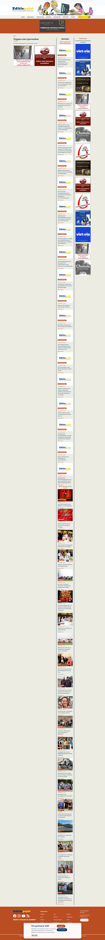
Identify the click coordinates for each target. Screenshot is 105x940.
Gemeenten (43, 911)
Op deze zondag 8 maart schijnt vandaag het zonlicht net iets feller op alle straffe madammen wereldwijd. (64, 391)
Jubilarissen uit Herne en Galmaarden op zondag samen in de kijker (64, 649)
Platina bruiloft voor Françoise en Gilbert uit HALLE (64, 877)
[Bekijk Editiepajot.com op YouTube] (23, 917)
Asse (55, 914)
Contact (73, 17)
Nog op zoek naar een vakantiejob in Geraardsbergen (63, 458)
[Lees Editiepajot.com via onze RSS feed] (28, 917)
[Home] (23, 9)
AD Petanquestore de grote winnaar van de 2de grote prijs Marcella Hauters (65, 692)
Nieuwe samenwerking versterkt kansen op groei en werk (64, 414)
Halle (68, 919)
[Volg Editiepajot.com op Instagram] (19, 917)
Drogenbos (69, 917)
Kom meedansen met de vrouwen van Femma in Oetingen (64, 525)
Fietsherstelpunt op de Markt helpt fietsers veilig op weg (64, 369)
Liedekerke (56, 922)
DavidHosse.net (82, 936)
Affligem (42, 914)
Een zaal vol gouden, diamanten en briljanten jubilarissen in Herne (64, 586)
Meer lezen (60, 66)
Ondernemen (40, 17)
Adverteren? (57, 17)
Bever (41, 917)
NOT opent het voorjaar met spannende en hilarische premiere (65, 105)
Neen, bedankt (62, 929)
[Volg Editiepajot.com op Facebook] (14, 917)
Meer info (34, 935)
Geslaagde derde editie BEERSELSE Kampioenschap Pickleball (65, 754)
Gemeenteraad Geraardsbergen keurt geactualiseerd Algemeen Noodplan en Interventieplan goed (64, 194)
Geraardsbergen (58, 919)
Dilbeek (55, 917)
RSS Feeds (66, 17)
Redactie (48, 17)
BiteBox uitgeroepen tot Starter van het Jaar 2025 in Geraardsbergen (65, 172)
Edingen (42, 919)
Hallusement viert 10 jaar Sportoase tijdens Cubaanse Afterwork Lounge (65, 775)
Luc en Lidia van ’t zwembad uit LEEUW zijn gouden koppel (65, 856)
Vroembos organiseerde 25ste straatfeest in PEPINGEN (64, 732)
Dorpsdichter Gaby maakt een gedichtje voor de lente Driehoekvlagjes (65, 286)
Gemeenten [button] (30, 17)
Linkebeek (69, 922)
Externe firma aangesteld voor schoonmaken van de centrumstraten (64, 84)
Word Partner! (84, 920)
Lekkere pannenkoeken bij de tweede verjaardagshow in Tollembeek (65, 816)
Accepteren (61, 926)
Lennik (42, 922)
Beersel (69, 914)
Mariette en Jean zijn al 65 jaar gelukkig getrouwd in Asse (64, 670)
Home (23, 17)
